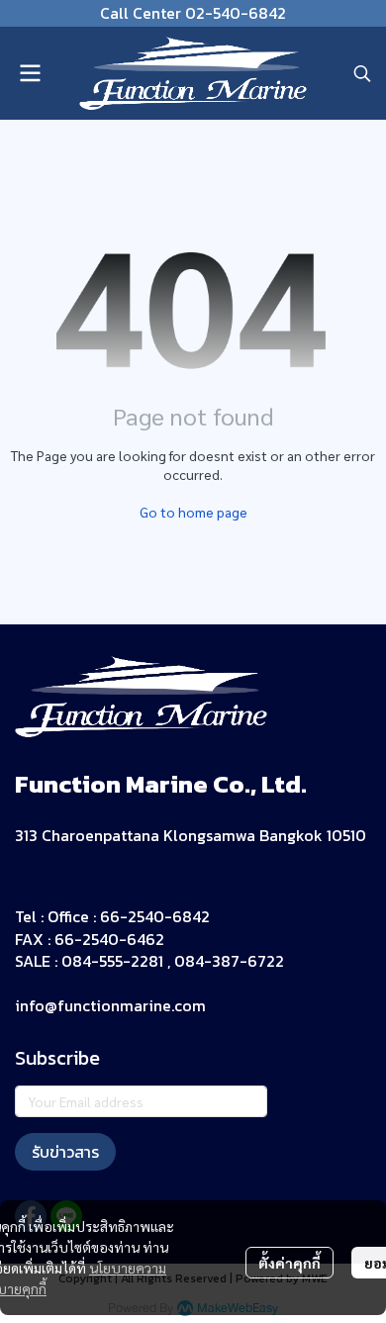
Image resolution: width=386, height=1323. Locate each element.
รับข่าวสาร (65, 1152)
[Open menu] (29, 73)
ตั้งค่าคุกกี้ (289, 1263)
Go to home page (193, 511)
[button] (362, 73)
